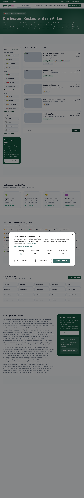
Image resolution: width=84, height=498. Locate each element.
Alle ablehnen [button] (43, 261)
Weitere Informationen (31, 243)
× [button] (72, 234)
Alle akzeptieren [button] (61, 261)
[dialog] (42, 249)
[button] (42, 246)
